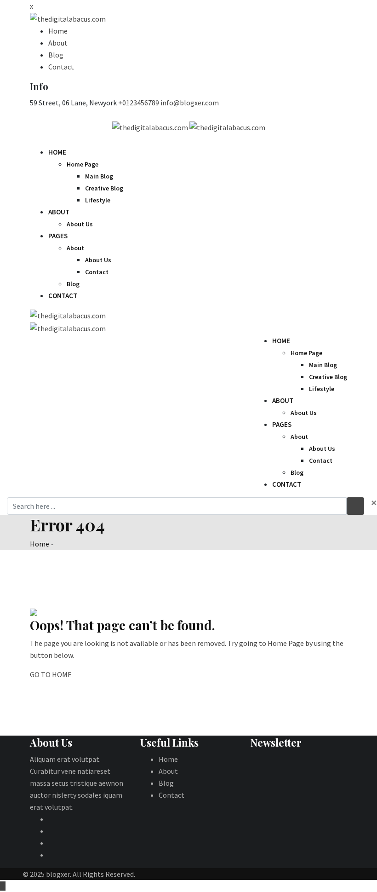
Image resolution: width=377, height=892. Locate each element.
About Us (80, 224)
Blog (55, 54)
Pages (58, 235)
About (58, 42)
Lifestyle (97, 200)
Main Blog (99, 176)
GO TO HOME (51, 674)
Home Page (82, 164)
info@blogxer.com (189, 102)
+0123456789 (138, 102)
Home (58, 30)
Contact (61, 66)
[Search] (339, 139)
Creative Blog (104, 188)
